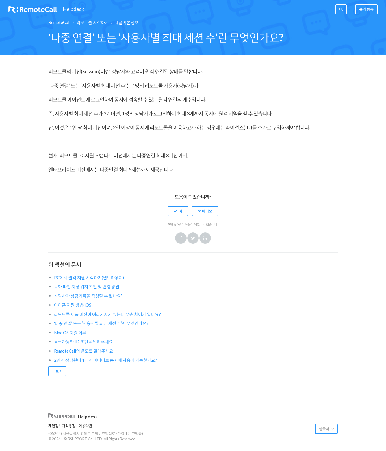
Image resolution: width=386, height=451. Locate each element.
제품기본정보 (126, 22)
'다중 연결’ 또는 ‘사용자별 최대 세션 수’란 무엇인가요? (101, 323)
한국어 (324, 428)
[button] (178, 211)
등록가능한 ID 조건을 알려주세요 (83, 341)
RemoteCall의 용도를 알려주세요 (83, 350)
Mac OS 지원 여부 (70, 332)
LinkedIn (205, 238)
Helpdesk (73, 9)
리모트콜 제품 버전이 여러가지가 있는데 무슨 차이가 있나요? (107, 314)
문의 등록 (366, 9)
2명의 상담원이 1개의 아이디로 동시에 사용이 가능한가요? (105, 359)
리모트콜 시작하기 (92, 22)
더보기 (57, 371)
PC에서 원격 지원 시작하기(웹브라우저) (89, 277)
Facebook (181, 238)
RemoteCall (59, 22)
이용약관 (85, 425)
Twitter (193, 238)
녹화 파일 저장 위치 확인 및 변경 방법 (86, 286)
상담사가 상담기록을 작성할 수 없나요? (88, 295)
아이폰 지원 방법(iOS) (73, 304)
